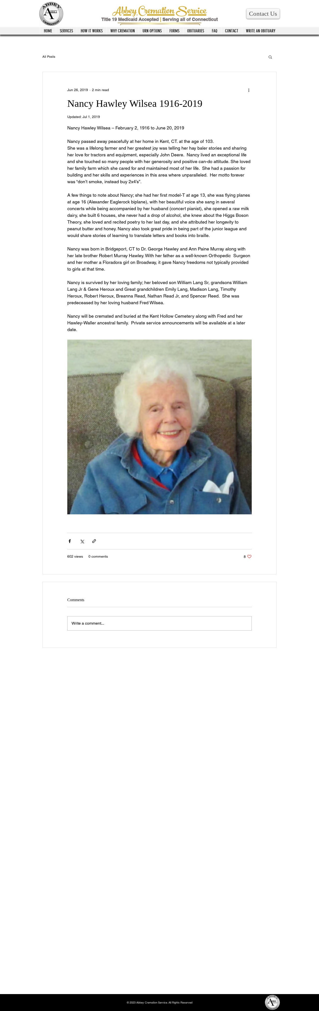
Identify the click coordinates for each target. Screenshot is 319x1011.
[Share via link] (94, 541)
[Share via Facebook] (69, 541)
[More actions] (249, 90)
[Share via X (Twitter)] (82, 541)
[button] (263, 14)
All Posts (48, 57)
